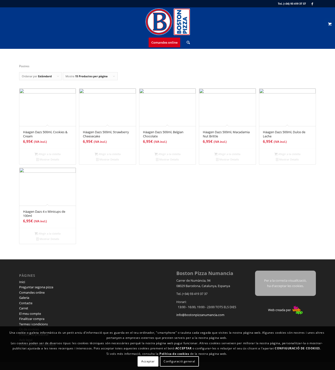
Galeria (24, 297)
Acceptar (148, 361)
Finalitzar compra (31, 319)
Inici (22, 282)
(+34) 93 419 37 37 (294, 3)
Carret (23, 308)
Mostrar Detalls (49, 159)
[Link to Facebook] (312, 3)
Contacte (25, 303)
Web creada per (280, 310)
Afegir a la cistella (49, 154)
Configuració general (179, 361)
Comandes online (32, 292)
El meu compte (30, 313)
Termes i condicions (33, 324)
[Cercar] (186, 42)
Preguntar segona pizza (36, 287)
